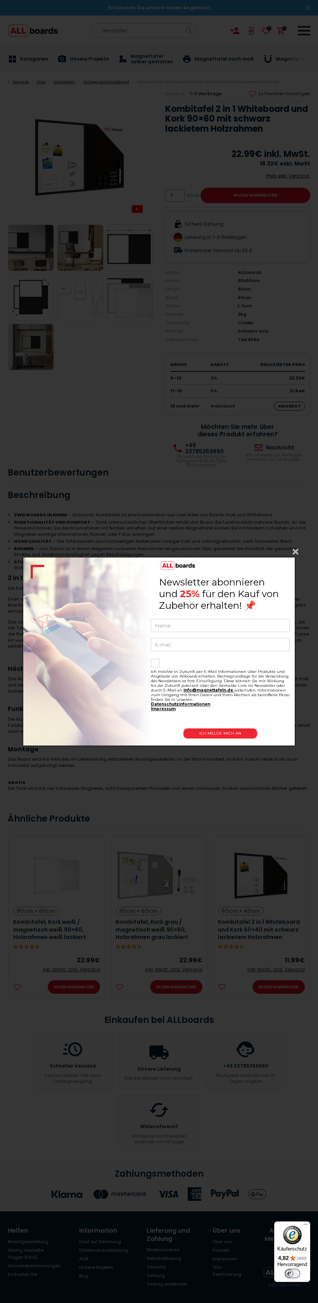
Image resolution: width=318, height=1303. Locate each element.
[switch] (292, 1273)
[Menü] (305, 1226)
